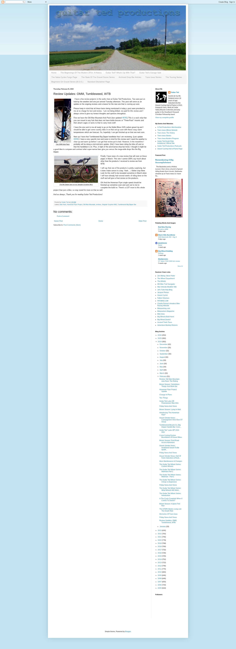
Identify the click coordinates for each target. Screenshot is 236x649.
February (163, 376)
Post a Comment (63, 216)
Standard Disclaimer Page (98, 82)
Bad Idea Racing (164, 227)
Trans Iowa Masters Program (168, 138)
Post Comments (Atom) (72, 225)
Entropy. (161, 253)
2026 (160, 335)
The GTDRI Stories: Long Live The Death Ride (170, 510)
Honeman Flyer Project (74, 204)
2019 (160, 543)
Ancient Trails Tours (164, 322)
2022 (160, 534)
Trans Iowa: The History (166, 133)
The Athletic (161, 281)
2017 (160, 550)
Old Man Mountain (89, 204)
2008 (160, 578)
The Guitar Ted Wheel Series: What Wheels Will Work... (170, 489)
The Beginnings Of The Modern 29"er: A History (81, 73)
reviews (98, 204)
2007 (160, 582)
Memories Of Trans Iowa (168, 514)
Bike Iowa (161, 314)
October (163, 351)
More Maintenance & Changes (170, 461)
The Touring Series (174, 77)
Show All (180, 266)
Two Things (163, 398)
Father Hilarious (163, 298)
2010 (160, 572)
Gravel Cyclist (162, 295)
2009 (160, 575)
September (164, 354)
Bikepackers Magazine (165, 311)
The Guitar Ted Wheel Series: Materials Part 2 (170, 470)
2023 (160, 530)
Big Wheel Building (165, 251)
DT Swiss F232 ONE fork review (169, 261)
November (164, 348)
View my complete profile (164, 118)
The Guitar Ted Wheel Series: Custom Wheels (170, 465)
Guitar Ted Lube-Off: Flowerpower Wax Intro (169, 402)
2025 (160, 338)
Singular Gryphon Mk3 (109, 204)
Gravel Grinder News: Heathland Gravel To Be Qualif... (169, 448)
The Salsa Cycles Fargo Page (64, 77)
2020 (160, 540)
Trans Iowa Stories (153, 77)
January (163, 526)
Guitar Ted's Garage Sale (150, 73)
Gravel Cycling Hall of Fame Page (169, 149)
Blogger (128, 631)
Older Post (142, 221)
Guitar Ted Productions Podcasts (169, 146)
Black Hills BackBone (166, 235)
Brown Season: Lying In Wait (170, 409)
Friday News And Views (168, 406)
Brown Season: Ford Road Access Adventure (169, 441)
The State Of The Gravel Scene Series (98, 77)
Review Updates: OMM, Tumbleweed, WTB (168, 521)
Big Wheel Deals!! (164, 320)
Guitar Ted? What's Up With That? (120, 73)
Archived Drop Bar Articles (130, 77)
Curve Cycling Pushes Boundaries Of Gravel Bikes (170, 436)
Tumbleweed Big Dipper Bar (127, 204)
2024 (160, 342)
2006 (160, 585)
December (164, 344)
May (161, 367)
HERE (124, 118)
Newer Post (58, 221)
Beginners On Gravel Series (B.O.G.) (67, 82)
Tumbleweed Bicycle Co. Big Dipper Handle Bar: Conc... (170, 426)
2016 (160, 553)
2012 (160, 566)
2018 (160, 546)
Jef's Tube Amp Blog (164, 290)
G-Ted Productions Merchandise (169, 127)
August (162, 357)
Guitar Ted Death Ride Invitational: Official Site (166, 142)
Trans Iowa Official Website (167, 130)
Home (53, 73)
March (162, 373)
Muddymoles (163, 259)
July (161, 360)
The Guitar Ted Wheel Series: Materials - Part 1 (170, 476)
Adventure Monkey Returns (167, 325)
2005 (160, 588)
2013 (160, 562)
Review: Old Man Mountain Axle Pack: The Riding (169, 380)
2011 (160, 569)
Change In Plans (165, 395)
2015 (160, 556)
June (162, 364)
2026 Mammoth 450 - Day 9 (167, 237)
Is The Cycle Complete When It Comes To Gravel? (170, 499)
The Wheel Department (166, 278)
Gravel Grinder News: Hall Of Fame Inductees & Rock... (170, 457)
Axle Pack (63, 204)
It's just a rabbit (163, 229)
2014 (160, 559)
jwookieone (162, 243)
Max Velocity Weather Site (167, 287)
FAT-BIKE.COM (162, 301)
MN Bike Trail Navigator (166, 284)
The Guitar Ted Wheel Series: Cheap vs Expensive (170, 481)
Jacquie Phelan (163, 292)
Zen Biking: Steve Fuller (166, 276)
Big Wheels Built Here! (165, 317)
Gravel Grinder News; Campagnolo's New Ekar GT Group (170, 420)
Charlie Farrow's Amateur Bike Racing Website (168, 304)
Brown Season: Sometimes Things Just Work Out (169, 385)
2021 (160, 537)
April (161, 370)
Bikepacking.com (163, 308)
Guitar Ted (175, 92)
